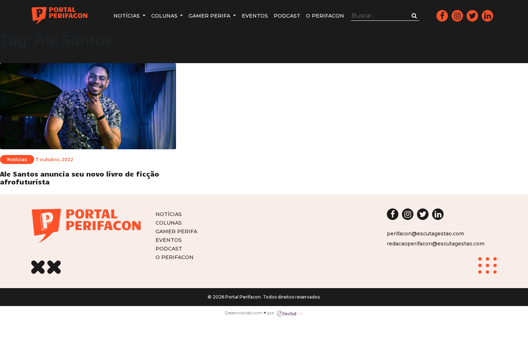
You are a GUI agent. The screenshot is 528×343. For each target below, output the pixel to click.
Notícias (127, 16)
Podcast (287, 16)
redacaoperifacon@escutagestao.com (436, 243)
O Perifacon (325, 16)
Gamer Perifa (210, 16)
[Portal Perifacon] (59, 16)
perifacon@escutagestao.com (425, 233)
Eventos (255, 16)
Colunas (165, 16)
